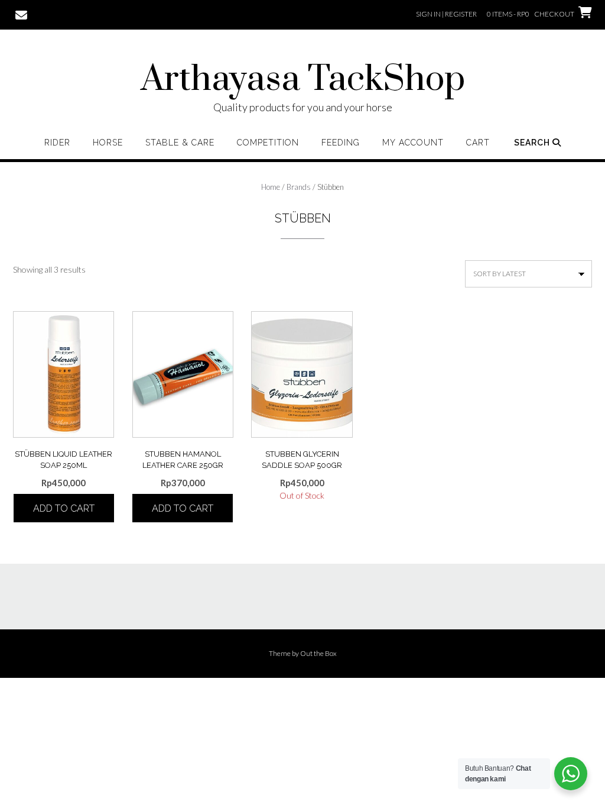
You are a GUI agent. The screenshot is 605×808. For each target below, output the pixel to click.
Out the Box (318, 653)
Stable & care (179, 142)
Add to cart (64, 508)
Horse (108, 142)
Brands (299, 187)
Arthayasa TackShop (303, 80)
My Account (413, 142)
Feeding (340, 142)
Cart (478, 142)
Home (270, 187)
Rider (57, 142)
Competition (268, 142)
